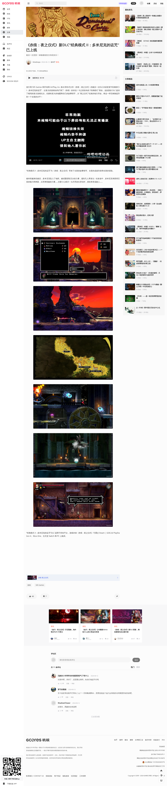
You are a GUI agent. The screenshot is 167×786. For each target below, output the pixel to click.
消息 (161, 3)
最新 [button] (138, 667)
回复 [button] (67, 683)
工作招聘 (82, 776)
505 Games (40, 585)
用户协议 (57, 776)
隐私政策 (66, 776)
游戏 (29, 585)
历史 (155, 3)
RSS (163, 740)
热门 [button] (133, 667)
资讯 (57, 62)
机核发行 (156, 740)
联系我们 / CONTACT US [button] (35, 776)
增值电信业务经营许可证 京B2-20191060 (152, 750)
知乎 (115, 740)
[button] (30, 78)
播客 (131, 740)
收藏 (148, 3)
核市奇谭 (148, 740)
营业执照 (162, 746)
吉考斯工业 (139, 740)
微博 (121, 740)
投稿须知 (49, 776)
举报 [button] (73, 683)
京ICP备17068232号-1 (158, 754)
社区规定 (74, 776)
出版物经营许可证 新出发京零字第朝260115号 (150, 766)
